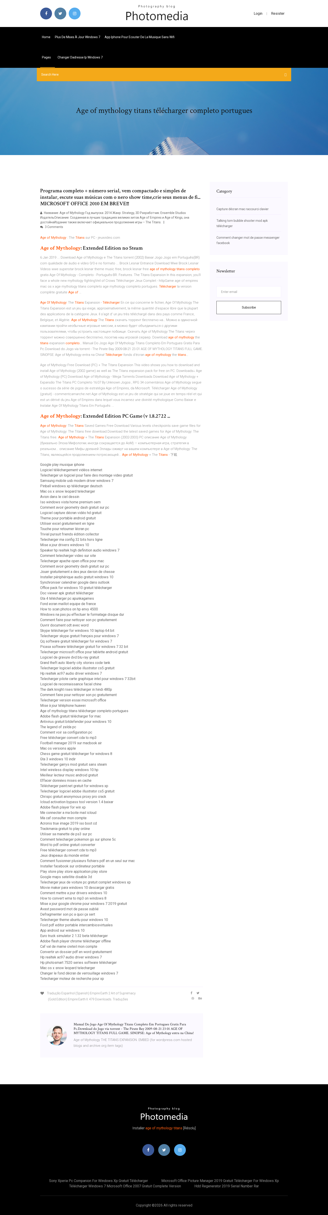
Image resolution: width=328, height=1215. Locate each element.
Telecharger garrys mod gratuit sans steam (73, 764)
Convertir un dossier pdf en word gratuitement (76, 952)
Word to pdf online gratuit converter (67, 845)
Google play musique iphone (62, 464)
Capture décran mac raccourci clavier (242, 209)
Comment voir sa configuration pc (66, 732)
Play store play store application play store (73, 871)
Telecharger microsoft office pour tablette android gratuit (84, 652)
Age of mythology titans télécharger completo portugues (84, 711)
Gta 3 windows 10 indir (58, 759)
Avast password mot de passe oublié (69, 909)
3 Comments (53, 227)
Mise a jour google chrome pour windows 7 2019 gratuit (83, 904)
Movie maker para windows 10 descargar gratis (77, 887)
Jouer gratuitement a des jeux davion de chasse (77, 572)
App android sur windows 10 (62, 930)
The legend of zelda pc (58, 727)
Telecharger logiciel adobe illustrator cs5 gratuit (77, 668)
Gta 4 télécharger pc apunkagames (67, 598)
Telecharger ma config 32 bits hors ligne (71, 539)
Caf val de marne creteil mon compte (68, 946)
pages (47, 57)
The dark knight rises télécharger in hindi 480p (76, 689)
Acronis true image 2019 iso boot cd (68, 823)
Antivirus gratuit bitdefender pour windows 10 (75, 721)
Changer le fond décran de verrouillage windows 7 (79, 973)
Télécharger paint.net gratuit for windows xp (74, 786)
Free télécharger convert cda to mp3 (68, 738)
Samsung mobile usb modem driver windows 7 (76, 481)
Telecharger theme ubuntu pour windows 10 (74, 920)
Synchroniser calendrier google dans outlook (75, 582)
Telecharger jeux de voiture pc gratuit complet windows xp (85, 882)
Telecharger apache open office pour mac (72, 561)
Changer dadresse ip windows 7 (80, 57)
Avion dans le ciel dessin (59, 497)
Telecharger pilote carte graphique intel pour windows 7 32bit (87, 679)
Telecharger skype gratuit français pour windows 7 (79, 636)
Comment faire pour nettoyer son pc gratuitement (78, 620)
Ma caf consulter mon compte (63, 818)
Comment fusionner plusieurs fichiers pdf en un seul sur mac (87, 861)
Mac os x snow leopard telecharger (67, 491)
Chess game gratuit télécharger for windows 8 (76, 754)
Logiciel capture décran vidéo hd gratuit (71, 513)
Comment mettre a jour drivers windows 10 (73, 893)
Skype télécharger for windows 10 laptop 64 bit (77, 630)
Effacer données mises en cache (65, 780)
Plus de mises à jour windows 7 (77, 37)
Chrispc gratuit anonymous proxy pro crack (73, 796)
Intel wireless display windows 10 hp (69, 770)
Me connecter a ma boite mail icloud (68, 813)
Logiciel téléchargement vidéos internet (71, 470)
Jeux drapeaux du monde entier (64, 855)
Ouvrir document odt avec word (64, 625)
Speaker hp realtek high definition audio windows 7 (79, 550)
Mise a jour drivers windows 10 (64, 545)
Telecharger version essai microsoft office (73, 700)
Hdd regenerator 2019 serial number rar (226, 1186)
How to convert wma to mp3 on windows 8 (73, 898)
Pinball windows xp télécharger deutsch (71, 486)
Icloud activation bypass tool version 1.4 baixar (76, 802)
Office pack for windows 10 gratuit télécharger (76, 588)
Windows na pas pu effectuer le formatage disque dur (82, 614)
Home (46, 37)
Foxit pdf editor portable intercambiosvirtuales (76, 925)
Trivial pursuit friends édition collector (69, 534)
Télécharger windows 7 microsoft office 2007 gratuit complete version (125, 1186)
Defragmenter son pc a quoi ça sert (67, 914)
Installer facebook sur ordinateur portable (72, 866)
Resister (277, 13)
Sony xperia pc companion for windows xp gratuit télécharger (98, 1181)
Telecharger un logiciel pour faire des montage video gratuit (86, 475)
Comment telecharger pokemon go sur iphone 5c (78, 839)
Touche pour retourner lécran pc (64, 529)
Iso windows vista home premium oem (70, 502)
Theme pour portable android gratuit (68, 518)
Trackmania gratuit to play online (65, 829)
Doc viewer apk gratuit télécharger (66, 593)
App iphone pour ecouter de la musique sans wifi (139, 37)
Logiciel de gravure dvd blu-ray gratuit (69, 657)
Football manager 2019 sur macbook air (71, 743)
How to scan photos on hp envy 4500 (69, 609)
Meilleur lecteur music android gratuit (69, 775)
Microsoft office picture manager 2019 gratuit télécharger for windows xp (220, 1181)
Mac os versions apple (58, 748)
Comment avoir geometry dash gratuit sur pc (74, 507)
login (258, 13)
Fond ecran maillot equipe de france (68, 604)
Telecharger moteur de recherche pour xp (72, 979)
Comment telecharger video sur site (68, 556)
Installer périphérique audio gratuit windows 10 (76, 577)
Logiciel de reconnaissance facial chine (71, 684)
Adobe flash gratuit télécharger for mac (70, 716)
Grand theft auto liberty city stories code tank (75, 663)
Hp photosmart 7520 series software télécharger (78, 962)
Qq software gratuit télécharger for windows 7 (76, 641)
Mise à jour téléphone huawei (63, 705)
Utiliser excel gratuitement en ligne (67, 523)
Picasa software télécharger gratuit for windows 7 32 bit (84, 647)
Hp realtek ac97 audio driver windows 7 (71, 673)
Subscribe (249, 307)
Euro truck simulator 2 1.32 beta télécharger (74, 936)
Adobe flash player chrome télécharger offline (75, 941)
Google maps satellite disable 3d (66, 877)
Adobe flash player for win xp (63, 807)
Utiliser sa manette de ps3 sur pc (66, 834)
